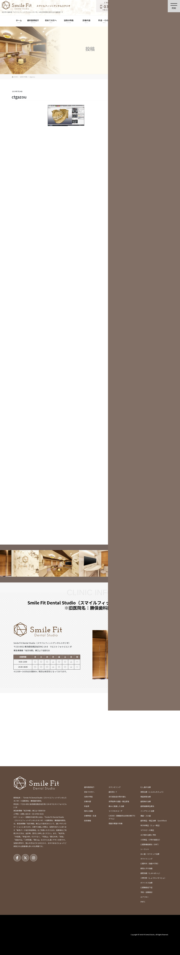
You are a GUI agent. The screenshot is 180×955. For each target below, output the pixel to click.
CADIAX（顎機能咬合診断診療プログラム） (122, 817)
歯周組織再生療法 (147, 806)
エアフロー (144, 897)
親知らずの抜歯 (146, 868)
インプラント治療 (147, 811)
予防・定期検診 (146, 892)
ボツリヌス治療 (146, 882)
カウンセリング (115, 787)
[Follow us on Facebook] (17, 857)
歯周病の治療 (145, 801)
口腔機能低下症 (146, 887)
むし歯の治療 (145, 787)
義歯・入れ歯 (145, 815)
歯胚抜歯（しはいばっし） (150, 873)
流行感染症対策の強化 (117, 796)
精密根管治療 (145, 796)
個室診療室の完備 (115, 823)
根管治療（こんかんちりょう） (152, 792)
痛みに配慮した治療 (116, 806)
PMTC (142, 902)
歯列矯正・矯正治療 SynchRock (153, 820)
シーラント (144, 849)
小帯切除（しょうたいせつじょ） (153, 878)
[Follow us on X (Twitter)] (25, 857)
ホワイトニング (146, 858)
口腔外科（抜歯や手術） (149, 863)
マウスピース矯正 (147, 830)
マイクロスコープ (115, 811)
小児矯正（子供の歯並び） (150, 839)
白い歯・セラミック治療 (149, 854)
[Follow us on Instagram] (33, 857)
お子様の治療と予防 (148, 835)
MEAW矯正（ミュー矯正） (150, 825)
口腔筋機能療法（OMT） (150, 844)
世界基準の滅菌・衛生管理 (119, 801)
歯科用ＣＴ (113, 792)
